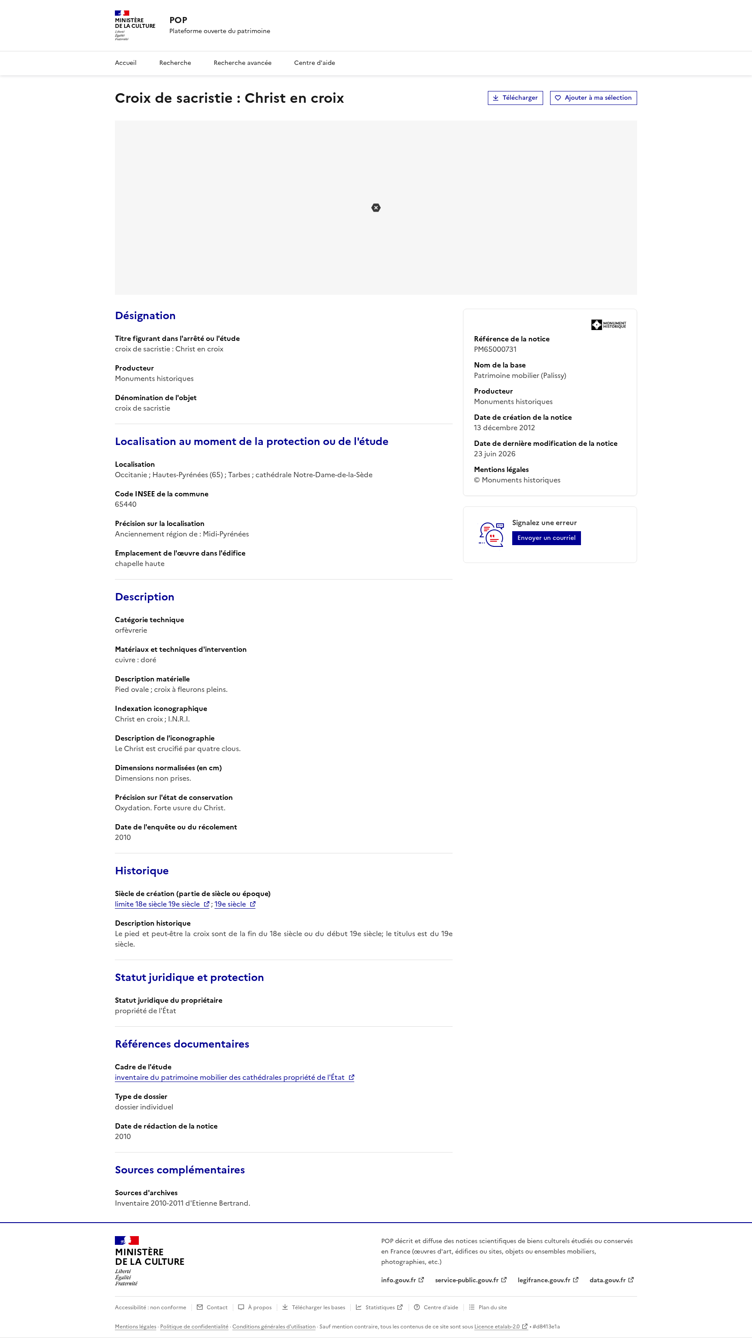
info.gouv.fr (398, 1280)
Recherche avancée (243, 62)
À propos (260, 1307)
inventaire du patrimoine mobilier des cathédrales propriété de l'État (230, 1077)
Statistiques (380, 1307)
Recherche (175, 62)
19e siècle (230, 904)
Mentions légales (135, 1327)
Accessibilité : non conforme (150, 1307)
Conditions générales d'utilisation (274, 1327)
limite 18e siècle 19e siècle (157, 904)
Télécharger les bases (318, 1307)
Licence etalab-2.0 (497, 1327)
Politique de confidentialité (194, 1327)
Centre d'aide (314, 62)
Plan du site (493, 1307)
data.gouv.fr (608, 1280)
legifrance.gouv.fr (544, 1280)
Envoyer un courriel (546, 538)
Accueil (126, 62)
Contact (217, 1307)
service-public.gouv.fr (467, 1280)
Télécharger (520, 97)
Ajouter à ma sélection (598, 97)
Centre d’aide (441, 1307)
